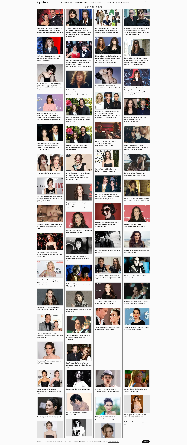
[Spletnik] (42, 2)
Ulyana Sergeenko (95, 2)
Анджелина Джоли (67, 2)
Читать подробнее (113, 442)
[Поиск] (145, 2)
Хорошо (146, 441)
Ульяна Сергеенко (81, 2)
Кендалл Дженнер (122, 2)
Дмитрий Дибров (108, 2)
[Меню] (149, 2)
